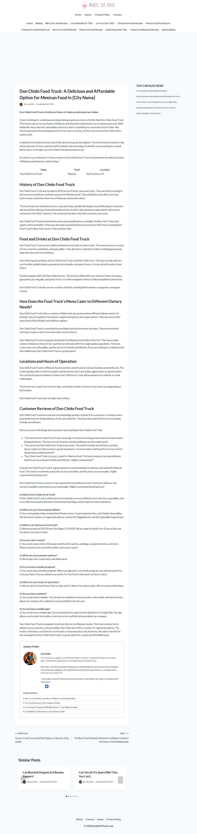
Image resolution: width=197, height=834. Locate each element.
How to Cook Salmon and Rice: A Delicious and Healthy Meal (50, 698)
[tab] (66, 796)
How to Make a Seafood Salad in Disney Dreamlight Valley (156, 102)
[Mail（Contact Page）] (46, 686)
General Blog (168, 29)
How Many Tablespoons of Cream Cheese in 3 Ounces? (156, 108)
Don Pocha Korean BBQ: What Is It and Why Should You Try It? (158, 96)
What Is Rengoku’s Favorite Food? (148, 113)
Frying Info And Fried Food (36, 29)
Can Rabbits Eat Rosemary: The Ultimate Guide (45, 711)
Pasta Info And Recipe (91, 29)
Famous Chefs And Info (158, 23)
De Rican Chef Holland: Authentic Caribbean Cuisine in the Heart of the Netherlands (101, 737)
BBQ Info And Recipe (56, 23)
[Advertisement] (98, 53)
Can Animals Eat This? (81, 23)
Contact (117, 14)
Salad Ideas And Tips (116, 29)
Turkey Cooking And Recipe (144, 29)
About (88, 14)
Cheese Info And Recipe (130, 23)
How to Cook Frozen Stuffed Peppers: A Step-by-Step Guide (42, 737)
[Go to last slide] (23, 780)
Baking (39, 23)
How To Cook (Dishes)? (64, 29)
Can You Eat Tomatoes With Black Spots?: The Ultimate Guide (51, 707)
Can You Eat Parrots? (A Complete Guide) (42, 703)
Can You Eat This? (105, 23)
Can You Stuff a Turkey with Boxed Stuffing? (151, 91)
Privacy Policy (102, 14)
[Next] (120, 780)
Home (78, 14)
